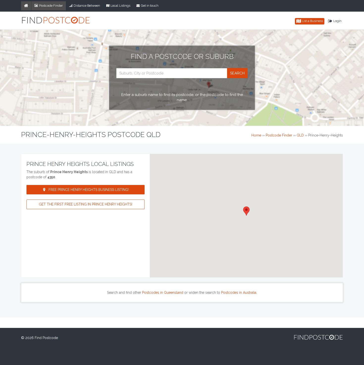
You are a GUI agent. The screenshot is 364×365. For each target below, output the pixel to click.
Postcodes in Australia (238, 293)
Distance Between (87, 5)
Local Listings (120, 5)
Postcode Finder (51, 5)
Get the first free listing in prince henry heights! (85, 204)
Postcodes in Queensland (162, 293)
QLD (300, 135)
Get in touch (149, 5)
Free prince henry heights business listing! (89, 190)
